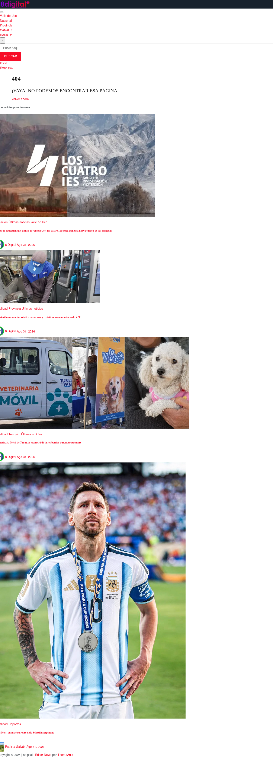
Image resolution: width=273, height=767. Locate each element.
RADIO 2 (6, 35)
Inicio (3, 63)
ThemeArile (65, 754)
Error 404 (6, 68)
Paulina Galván (15, 746)
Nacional (6, 20)
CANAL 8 (6, 30)
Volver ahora (20, 99)
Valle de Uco (8, 15)
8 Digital (10, 244)
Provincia (6, 25)
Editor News (43, 754)
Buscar (10, 56)
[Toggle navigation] (1, 12)
